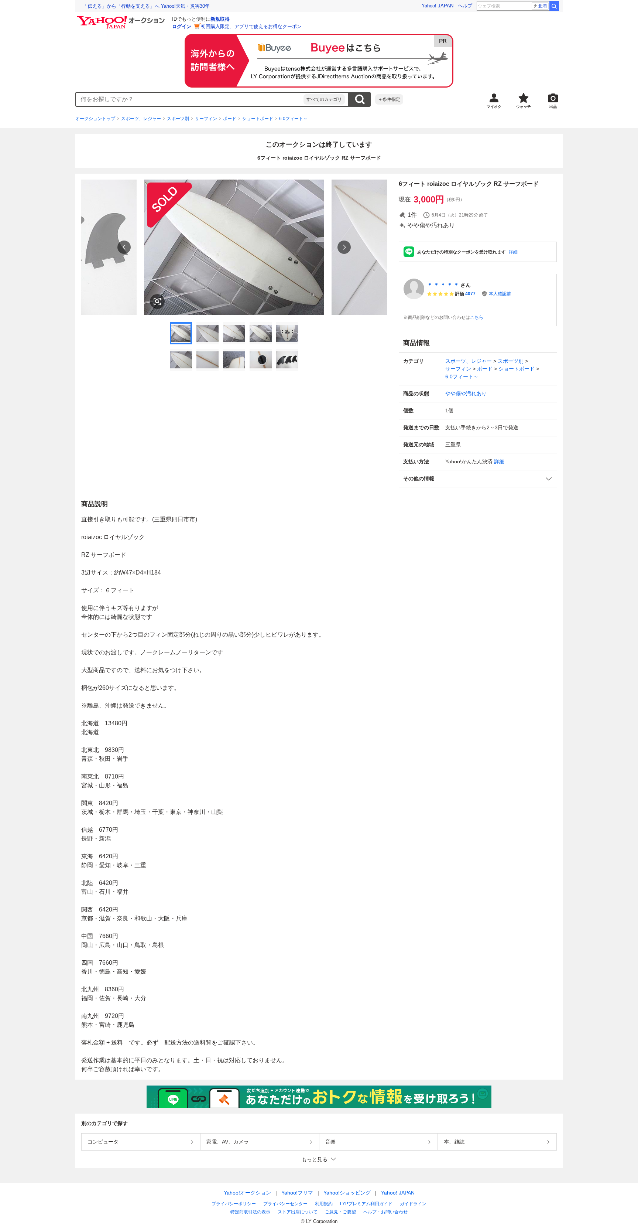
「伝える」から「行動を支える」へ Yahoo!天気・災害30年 (146, 6)
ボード (229, 118)
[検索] (554, 6)
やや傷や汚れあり (466, 393)
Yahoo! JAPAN (437, 5)
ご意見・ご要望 (340, 1211)
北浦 (542, 5)
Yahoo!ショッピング (347, 1193)
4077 (470, 293)
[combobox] (189, 99)
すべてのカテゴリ (324, 99)
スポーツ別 (178, 118)
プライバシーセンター (285, 1203)
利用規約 (324, 1203)
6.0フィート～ (293, 118)
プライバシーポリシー (234, 1203)
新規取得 (220, 19)
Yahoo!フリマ (297, 1193)
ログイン (181, 26)
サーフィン (206, 118)
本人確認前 (500, 293)
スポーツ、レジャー (141, 118)
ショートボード (257, 118)
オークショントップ (95, 118)
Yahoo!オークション (247, 1193)
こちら (476, 317)
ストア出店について (298, 1211)
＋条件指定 (389, 99)
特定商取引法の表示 (250, 1211)
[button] (478, 478)
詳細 (513, 252)
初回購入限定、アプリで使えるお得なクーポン (251, 26)
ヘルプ (465, 5)
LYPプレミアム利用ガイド (366, 1203)
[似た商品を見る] (157, 301)
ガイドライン (413, 1203)
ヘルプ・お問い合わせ (385, 1211)
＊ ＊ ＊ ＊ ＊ (443, 285)
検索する (360, 99)
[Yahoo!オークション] (121, 18)
